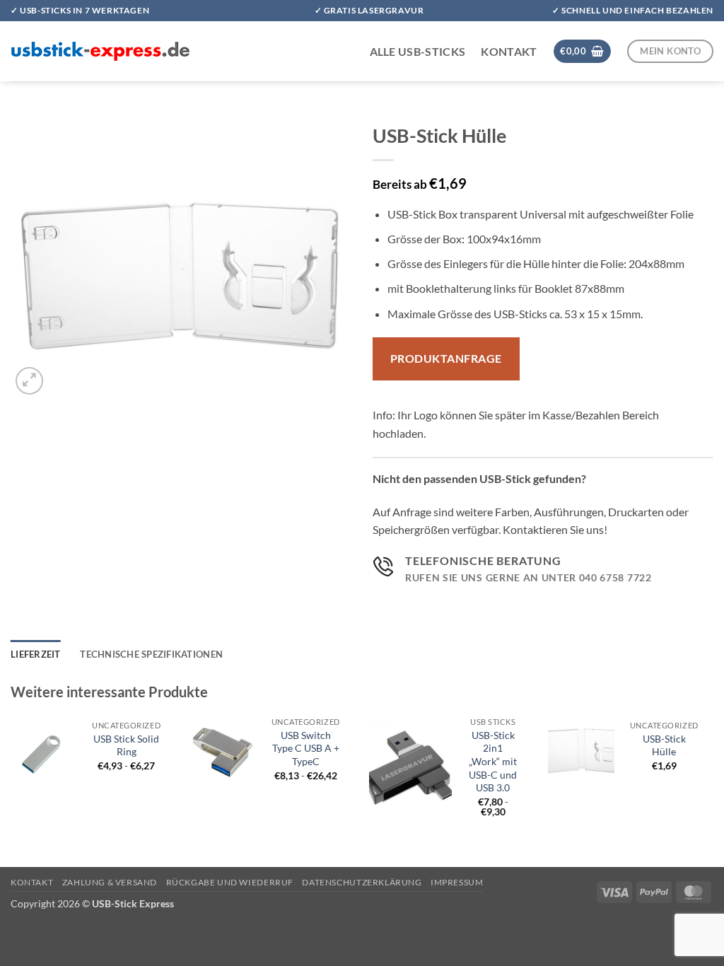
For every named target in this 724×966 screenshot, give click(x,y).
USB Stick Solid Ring (126, 745)
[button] (582, 51)
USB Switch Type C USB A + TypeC (305, 748)
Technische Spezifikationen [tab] (151, 654)
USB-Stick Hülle (664, 745)
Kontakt (509, 51)
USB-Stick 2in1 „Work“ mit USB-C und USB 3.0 (493, 761)
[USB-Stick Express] (100, 51)
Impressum (457, 882)
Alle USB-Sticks (418, 51)
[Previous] (11, 776)
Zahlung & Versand (109, 882)
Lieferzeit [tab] (36, 654)
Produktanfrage (446, 358)
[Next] (712, 776)
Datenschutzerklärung (361, 882)
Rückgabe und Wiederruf (229, 882)
